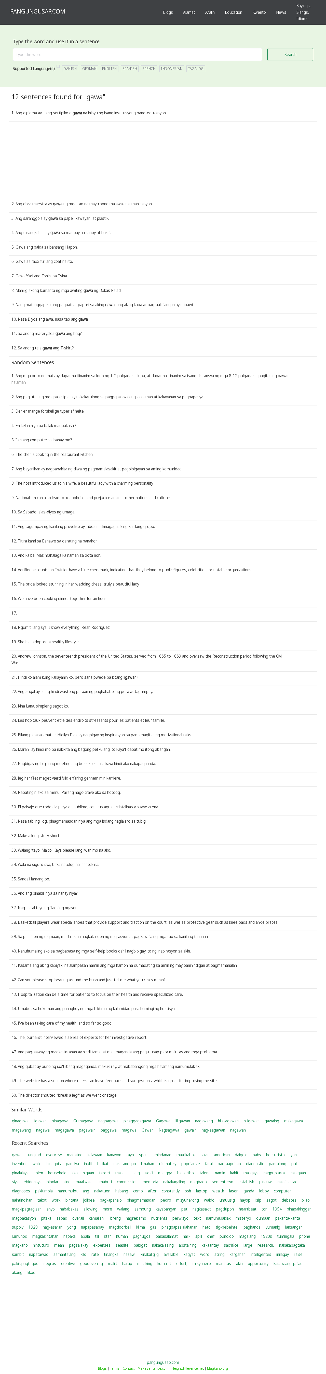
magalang (247, 1236)
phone (304, 1236)
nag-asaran (52, 1227)
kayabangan (166, 1209)
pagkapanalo (111, 1200)
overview (54, 1155)
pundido (227, 1236)
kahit (234, 1173)
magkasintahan (45, 1236)
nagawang (204, 1121)
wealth (218, 1191)
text (197, 1218)
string (219, 1254)
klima (140, 1227)
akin (239, 1263)
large (247, 1245)
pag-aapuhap (229, 1163)
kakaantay (210, 1245)
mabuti (106, 1182)
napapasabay (92, 1227)
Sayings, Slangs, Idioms (303, 12)
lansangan (294, 1227)
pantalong (277, 1163)
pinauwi (266, 1182)
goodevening (91, 1263)
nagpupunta (274, 1173)
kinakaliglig (150, 1254)
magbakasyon (24, 1218)
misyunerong (187, 1200)
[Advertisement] (163, 162)
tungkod (33, 1155)
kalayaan (95, 1155)
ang (86, 1191)
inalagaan (298, 1173)
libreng (115, 1218)
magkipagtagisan (27, 1209)
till (97, 1236)
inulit (88, 1163)
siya (15, 1182)
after (152, 1191)
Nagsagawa (169, 1130)
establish (246, 1182)
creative (68, 1263)
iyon (293, 1155)
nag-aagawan (213, 1130)
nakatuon (102, 1191)
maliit (112, 1263)
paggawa (109, 1130)
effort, (181, 1263)
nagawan (238, 1130)
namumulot (68, 1191)
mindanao (163, 1155)
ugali (149, 1173)
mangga (165, 1173)
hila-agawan (228, 1121)
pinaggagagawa (137, 1121)
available (171, 1254)
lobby (264, 1191)
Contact (128, 1368)
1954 (277, 1209)
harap (127, 1263)
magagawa (64, 1130)
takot (42, 1200)
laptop (201, 1191)
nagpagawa (108, 1121)
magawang (21, 1130)
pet (184, 1209)
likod (31, 1272)
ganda (248, 1191)
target (104, 1173)
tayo (130, 1155)
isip (258, 1200)
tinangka (111, 1254)
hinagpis (54, 1163)
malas (120, 1173)
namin (220, 1173)
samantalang (64, 1254)
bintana (71, 1200)
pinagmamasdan (141, 1200)
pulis (295, 1163)
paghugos (142, 1236)
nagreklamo (136, 1218)
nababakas (69, 1209)
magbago (198, 1182)
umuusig (227, 1200)
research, (265, 1245)
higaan (88, 1173)
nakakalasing (163, 1245)
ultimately (167, 1163)
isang (135, 1173)
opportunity (258, 1263)
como (138, 1191)
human (122, 1236)
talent (205, 1173)
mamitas (223, 1263)
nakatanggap (125, 1163)
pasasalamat (167, 1236)
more (107, 1209)
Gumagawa (83, 1121)
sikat (205, 1155)
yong (71, 1227)
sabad (62, 1218)
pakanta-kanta (287, 1218)
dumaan (263, 1218)
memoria (150, 1182)
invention (20, 1163)
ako (75, 1173)
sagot (271, 1200)
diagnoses (21, 1191)
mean (59, 1245)
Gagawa (163, 1121)
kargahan (238, 1254)
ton (264, 1209)
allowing (91, 1209)
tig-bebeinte (227, 1227)
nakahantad (287, 1182)
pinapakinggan (299, 1209)
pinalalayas (21, 1173)
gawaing (272, 1121)
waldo (209, 1200)
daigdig (241, 1155)
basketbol (186, 1173)
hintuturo (41, 1245)
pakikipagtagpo (25, 1263)
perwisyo (180, 1218)
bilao (306, 1200)
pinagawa (60, 1121)
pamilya (72, 1163)
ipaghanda (252, 1227)
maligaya (251, 1173)
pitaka (46, 1218)
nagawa (43, 1130)
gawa (16, 1155)
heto (206, 1227)
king (67, 1182)
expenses (102, 1245)
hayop (245, 1200)
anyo (51, 1209)
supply (17, 1227)
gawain (190, 1130)
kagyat (189, 1254)
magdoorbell (120, 1227)
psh (188, 1191)
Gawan (148, 1130)
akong (17, 1272)
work (56, 1200)
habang (121, 1191)
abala (85, 1236)
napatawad (38, 1254)
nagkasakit (202, 1209)
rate (95, 1254)
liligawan (182, 1121)
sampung (142, 1209)
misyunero (202, 1263)
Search (290, 54)
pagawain (87, 1130)
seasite (122, 1245)
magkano (20, 1245)
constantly (171, 1191)
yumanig (273, 1227)
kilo (83, 1254)
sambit (18, 1254)
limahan (147, 1163)
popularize (190, 1163)
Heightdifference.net (188, 1368)
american (222, 1155)
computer (282, 1191)
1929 (33, 1227)
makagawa (293, 1121)
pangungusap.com (163, 1362)
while (37, 1163)
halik (186, 1236)
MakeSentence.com (153, 1368)
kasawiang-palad (288, 1263)
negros (50, 1263)
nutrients (159, 1218)
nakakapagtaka (292, 1245)
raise (298, 1254)
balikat (102, 1163)
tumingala (285, 1236)
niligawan (252, 1121)
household (57, 1173)
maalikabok (186, 1155)
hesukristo (275, 1155)
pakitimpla (44, 1191)
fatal (209, 1163)
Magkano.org (217, 1368)
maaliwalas (85, 1182)
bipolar (53, 1182)
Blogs (168, 12)
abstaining (188, 1245)
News (281, 12)
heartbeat (247, 1209)
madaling (75, 1155)
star (107, 1236)
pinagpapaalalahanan (179, 1227)
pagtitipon (225, 1209)
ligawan (40, 1121)
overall (78, 1218)
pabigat (140, 1245)
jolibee (89, 1200)
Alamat (189, 12)
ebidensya (33, 1182)
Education (233, 12)
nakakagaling (174, 1182)
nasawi (129, 1254)
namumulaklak (218, 1218)
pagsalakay (78, 1245)
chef (210, 1236)
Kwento (259, 12)
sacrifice (231, 1245)
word (204, 1254)
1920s (266, 1236)
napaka (69, 1236)
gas (153, 1227)
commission (127, 1182)
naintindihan (22, 1200)
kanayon (114, 1155)
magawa (129, 1130)
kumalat (164, 1263)
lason (233, 1191)
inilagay (282, 1254)
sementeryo (222, 1182)
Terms (114, 1368)
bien (39, 1173)
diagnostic (255, 1163)
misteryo (243, 1218)
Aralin (210, 12)
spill (198, 1236)
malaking (144, 1263)
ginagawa (20, 1121)
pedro (165, 1200)
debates (289, 1200)
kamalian (96, 1218)
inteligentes (261, 1254)
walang (123, 1209)
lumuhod (19, 1236)
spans (144, 1155)
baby (257, 1155)
